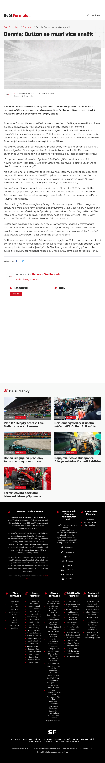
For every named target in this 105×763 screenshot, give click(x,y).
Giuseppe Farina (73, 638)
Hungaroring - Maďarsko (54, 645)
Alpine (14, 615)
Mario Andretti (73, 627)
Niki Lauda (73, 612)
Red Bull (14, 609)
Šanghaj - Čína (53, 683)
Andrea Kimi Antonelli (34, 602)
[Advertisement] (52, 5)
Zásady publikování (83, 739)
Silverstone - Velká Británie (53, 686)
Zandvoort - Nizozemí (53, 703)
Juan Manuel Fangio (72, 623)
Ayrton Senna (73, 632)
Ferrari (14, 604)
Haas (15, 617)
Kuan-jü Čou (92, 635)
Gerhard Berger (92, 607)
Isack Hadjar (34, 622)
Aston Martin (14, 625)
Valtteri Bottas (34, 660)
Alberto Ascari (73, 643)
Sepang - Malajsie (53, 720)
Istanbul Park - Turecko (54, 717)
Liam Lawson (34, 625)
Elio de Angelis (92, 609)
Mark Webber (92, 615)
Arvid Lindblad (34, 630)
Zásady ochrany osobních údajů (52, 739)
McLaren (14, 607)
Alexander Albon (34, 646)
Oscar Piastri (34, 619)
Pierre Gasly (34, 627)
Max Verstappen (34, 617)
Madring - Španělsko (53, 707)
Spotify (69, 579)
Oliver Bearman (34, 635)
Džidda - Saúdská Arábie (53, 628)
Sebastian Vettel (73, 635)
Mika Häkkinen (73, 654)
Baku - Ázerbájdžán (53, 619)
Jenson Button (73, 646)
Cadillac (14, 628)
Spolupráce (90, 525)
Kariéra (48, 741)
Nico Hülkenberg (34, 641)
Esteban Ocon (34, 649)
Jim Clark (73, 648)
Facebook (69, 547)
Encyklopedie (90, 522)
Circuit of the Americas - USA (53, 602)
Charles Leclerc (34, 614)
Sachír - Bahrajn (53, 615)
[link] (88, 15)
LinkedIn (69, 570)
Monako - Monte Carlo (53, 667)
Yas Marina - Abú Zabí (53, 698)
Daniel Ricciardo (92, 601)
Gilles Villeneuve (92, 612)
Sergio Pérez (34, 662)
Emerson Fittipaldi (73, 618)
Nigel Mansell (73, 656)
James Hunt (73, 640)
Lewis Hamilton (34, 609)
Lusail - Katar (53, 651)
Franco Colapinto (34, 633)
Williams (14, 623)
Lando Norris (34, 611)
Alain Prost (73, 630)
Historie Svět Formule (67, 741)
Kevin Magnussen (92, 638)
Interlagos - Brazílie (53, 635)
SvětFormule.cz (12, 27)
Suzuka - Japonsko (54, 640)
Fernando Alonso (34, 652)
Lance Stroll (34, 657)
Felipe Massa (92, 617)
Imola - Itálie (53, 632)
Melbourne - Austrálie (53, 660)
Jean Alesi (92, 604)
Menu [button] (98, 15)
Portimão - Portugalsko (54, 712)
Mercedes (15, 601)
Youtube (69, 574)
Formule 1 (28, 27)
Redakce (90, 520)
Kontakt (27, 739)
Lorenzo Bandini (92, 632)
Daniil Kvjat (92, 625)
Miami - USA (53, 663)
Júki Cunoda (34, 654)
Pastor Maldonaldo (92, 621)
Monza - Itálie (53, 675)
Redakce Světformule (23, 96)
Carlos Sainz (34, 644)
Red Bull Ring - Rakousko (53, 679)
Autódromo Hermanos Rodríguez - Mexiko (53, 609)
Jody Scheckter (73, 651)
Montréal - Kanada (53, 672)
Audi (15, 620)
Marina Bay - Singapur (53, 655)
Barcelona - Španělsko (53, 623)
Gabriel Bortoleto (34, 638)
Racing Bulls (14, 612)
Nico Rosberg (73, 615)
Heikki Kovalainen (92, 628)
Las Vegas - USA (53, 648)
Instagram (69, 552)
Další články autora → (27, 279)
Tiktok (69, 565)
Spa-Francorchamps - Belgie (53, 692)
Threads (69, 561)
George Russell (34, 606)
